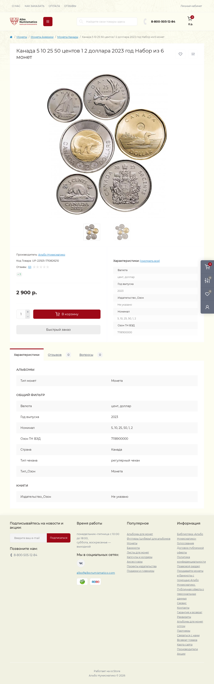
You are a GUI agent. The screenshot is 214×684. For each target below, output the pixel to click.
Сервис (182, 603)
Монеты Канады (67, 37)
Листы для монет (138, 552)
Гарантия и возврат (189, 612)
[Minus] (27, 316)
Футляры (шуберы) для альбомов (148, 538)
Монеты (22, 37)
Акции (181, 653)
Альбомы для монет (140, 534)
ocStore (115, 671)
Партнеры (183, 630)
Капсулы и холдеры (139, 557)
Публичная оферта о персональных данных (190, 594)
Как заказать (35, 6)
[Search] (81, 21)
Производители (187, 649)
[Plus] (27, 312)
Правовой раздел (188, 566)
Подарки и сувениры (140, 570)
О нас (16, 6)
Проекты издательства (142, 566)
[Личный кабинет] (207, 307)
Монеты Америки (42, 37)
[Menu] (47, 21)
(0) (29, 267)
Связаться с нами (188, 635)
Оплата (54, 6)
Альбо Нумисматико (51, 254)
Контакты (183, 607)
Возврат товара (187, 640)
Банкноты (133, 547)
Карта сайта (184, 644)
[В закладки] (180, 54)
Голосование (185, 543)
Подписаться (58, 537)
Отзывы (70, 6)
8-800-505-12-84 (163, 21)
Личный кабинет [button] (191, 6)
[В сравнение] (193, 54)
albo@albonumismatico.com (96, 572)
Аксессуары (135, 561)
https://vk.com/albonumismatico (81, 563)
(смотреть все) (150, 260)
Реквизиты (184, 616)
